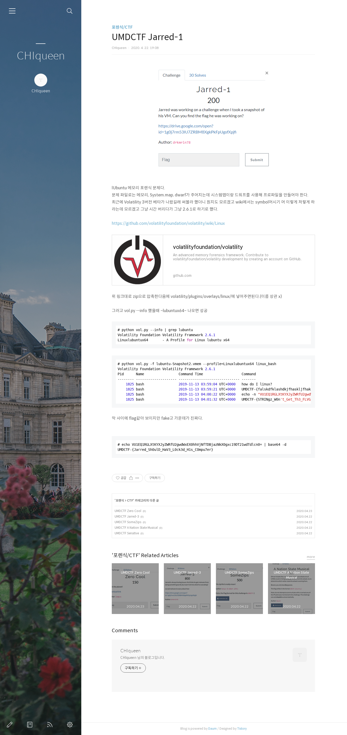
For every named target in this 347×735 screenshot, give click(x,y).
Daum (212, 728)
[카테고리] (12, 11)
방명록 (31, 725)
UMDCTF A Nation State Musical (136, 527)
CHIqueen (41, 56)
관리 (71, 725)
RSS (51, 725)
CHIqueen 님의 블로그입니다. (142, 657)
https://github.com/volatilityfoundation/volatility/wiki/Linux (168, 223)
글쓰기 (11, 725)
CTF (130, 500)
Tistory (242, 728)
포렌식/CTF (122, 27)
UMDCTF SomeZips (128, 522)
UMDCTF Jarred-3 (127, 516)
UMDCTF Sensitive (127, 533)
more (311, 557)
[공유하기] (131, 478)
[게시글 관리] (137, 478)
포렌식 (120, 500)
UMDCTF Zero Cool (128, 511)
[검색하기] (70, 11)
